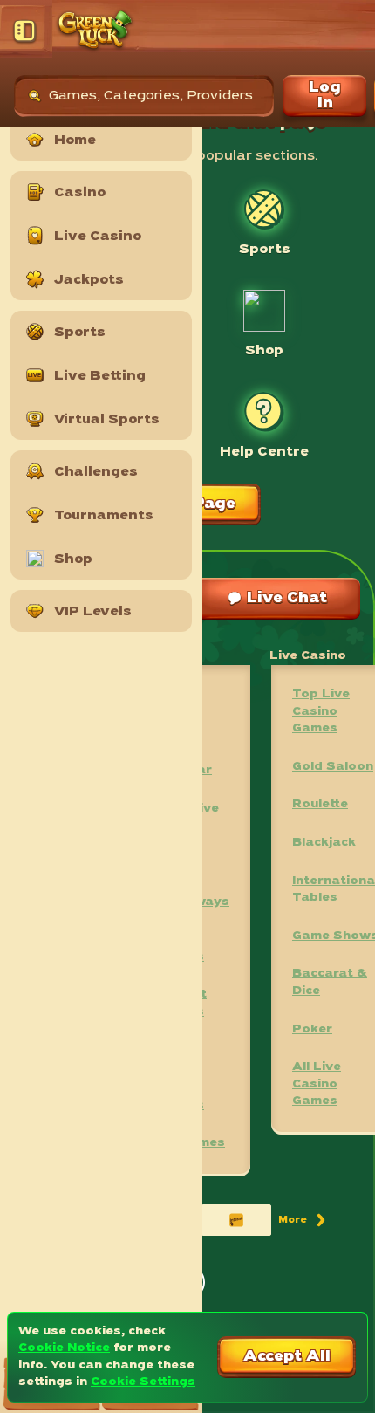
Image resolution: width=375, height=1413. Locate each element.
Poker (312, 1029)
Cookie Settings (143, 1382)
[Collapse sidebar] (26, 30)
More (303, 1223)
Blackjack (324, 842)
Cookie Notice (64, 1348)
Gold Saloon (332, 766)
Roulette (320, 804)
